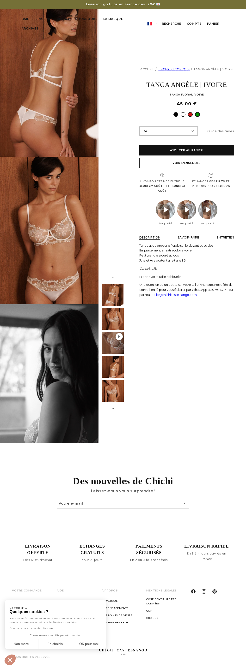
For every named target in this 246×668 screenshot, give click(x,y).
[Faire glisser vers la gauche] (113, 277)
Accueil (147, 69)
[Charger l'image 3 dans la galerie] (113, 367)
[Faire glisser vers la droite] (113, 408)
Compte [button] (195, 24)
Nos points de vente (117, 615)
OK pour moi (88, 644)
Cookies (152, 618)
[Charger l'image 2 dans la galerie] (113, 319)
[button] (10, 660)
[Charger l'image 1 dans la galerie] (113, 295)
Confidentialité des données (161, 601)
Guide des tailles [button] (220, 131)
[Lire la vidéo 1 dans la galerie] (113, 343)
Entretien (225, 237)
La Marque (113, 19)
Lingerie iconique (174, 69)
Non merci (21, 644)
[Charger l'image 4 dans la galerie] (113, 391)
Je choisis (55, 644)
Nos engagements (115, 608)
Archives (30, 28)
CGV (149, 610)
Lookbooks (86, 19)
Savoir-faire (188, 237)
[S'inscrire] (183, 502)
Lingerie (43, 19)
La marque (110, 600)
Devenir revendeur (117, 622)
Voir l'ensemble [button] (186, 163)
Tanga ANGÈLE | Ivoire (213, 69)
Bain (26, 19)
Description (149, 237)
